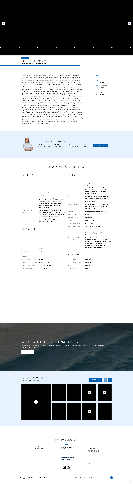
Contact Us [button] (27, 352)
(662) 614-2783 (58, 146)
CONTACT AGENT (100, 145)
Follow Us (95, 379)
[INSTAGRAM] (111, 477)
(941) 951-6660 (95, 451)
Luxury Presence (42, 477)
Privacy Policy (87, 477)
